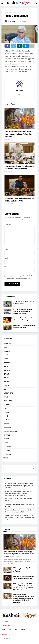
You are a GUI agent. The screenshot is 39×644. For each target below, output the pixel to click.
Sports (6, 439)
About (9, 629)
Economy (7, 362)
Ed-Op (6, 366)
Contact (16, 629)
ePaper (23, 629)
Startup (7, 443)
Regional (7, 423)
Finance (6, 378)
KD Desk (12, 21)
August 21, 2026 (9, 139)
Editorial (7, 370)
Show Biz (7, 435)
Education (8, 374)
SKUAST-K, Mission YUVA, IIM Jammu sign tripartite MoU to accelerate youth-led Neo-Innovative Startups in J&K (20, 517)
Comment (8, 224)
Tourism (7, 450)
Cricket (7, 359)
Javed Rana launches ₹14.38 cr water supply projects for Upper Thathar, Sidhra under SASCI (18, 134)
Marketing (8, 401)
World (6, 458)
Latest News (8, 393)
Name (7, 249)
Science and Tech (10, 431)
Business (7, 351)
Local (6, 397)
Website (7, 267)
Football (7, 382)
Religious (7, 427)
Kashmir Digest (6, 621)
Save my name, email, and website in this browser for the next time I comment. (19, 277)
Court (6, 355)
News (10, 12)
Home (6, 12)
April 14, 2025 (22, 21)
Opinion (6, 412)
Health (6, 385)
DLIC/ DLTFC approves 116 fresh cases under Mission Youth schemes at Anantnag (22, 311)
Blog (5, 347)
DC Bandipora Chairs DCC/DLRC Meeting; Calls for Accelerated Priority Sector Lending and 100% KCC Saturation (19, 485)
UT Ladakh (7, 454)
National (7, 404)
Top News (7, 446)
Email (7, 258)
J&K (15, 12)
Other (6, 416)
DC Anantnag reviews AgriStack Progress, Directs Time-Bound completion (22, 570)
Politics (7, 420)
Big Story (7, 343)
